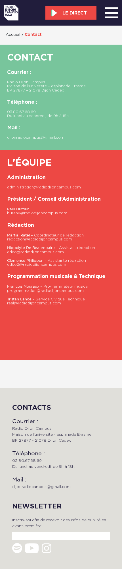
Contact (33, 34)
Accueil (13, 34)
